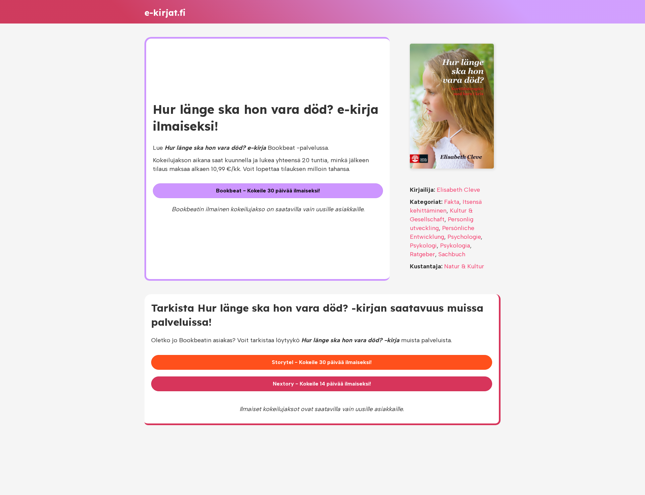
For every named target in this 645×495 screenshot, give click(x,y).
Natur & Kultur (464, 266)
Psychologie (464, 236)
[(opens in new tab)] (452, 105)
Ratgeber (422, 254)
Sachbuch (451, 254)
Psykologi (423, 245)
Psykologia (455, 245)
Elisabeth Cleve (458, 189)
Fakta (451, 202)
